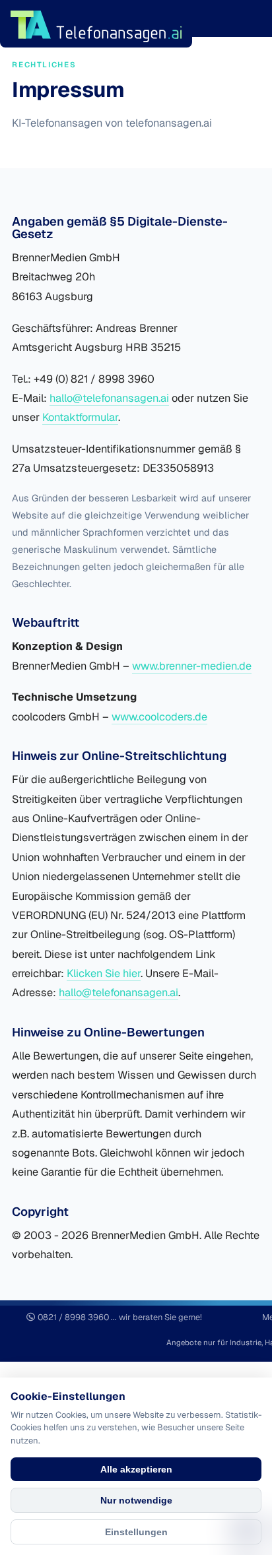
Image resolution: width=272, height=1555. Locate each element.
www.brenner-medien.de (192, 666)
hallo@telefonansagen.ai (109, 398)
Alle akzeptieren (136, 1469)
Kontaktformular (80, 417)
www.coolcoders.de (159, 717)
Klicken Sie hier (104, 973)
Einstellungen (136, 1532)
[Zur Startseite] (96, 25)
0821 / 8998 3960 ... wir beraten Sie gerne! (120, 1317)
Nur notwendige (136, 1500)
